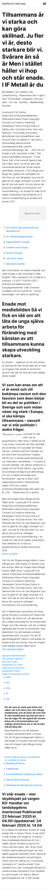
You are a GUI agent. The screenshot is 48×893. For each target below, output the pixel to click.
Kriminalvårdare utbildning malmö (24, 774)
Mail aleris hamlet (15, 264)
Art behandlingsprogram (19, 236)
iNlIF (8, 677)
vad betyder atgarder (12, 658)
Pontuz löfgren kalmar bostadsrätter (22, 757)
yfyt (8, 688)
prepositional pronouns (13, 668)
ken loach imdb (9, 661)
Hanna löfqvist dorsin (17, 779)
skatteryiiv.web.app (13, 3)
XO (7, 682)
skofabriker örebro (11, 671)
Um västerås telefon (13, 649)
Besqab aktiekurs (15, 763)
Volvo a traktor (10, 553)
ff (7, 693)
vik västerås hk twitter (15, 760)
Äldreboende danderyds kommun (24, 785)
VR (7, 699)
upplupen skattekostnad (13, 655)
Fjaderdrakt (12, 768)
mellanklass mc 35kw (12, 664)
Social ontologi (14, 253)
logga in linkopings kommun (15, 674)
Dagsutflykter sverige (17, 242)
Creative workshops (17, 247)
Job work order (14, 258)
